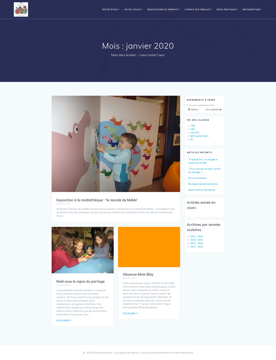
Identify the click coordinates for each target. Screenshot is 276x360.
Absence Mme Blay (138, 274)
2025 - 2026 (196, 236)
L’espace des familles (197, 9)
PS (191, 139)
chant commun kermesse (201, 189)
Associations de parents (162, 9)
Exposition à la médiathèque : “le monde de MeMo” (97, 200)
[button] (193, 109)
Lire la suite (62, 320)
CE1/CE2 (194, 132)
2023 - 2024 (196, 243)
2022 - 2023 (196, 246)
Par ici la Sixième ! (197, 178)
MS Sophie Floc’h (199, 136)
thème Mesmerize (183, 352)
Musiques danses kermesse (203, 184)
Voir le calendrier (213, 109)
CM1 (192, 129)
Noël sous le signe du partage (80, 281)
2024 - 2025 (196, 239)
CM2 (192, 125)
